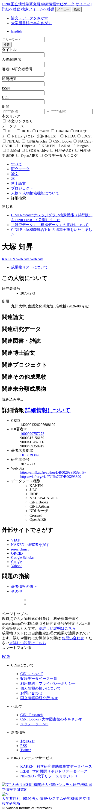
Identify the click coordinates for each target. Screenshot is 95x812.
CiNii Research (31, 715)
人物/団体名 (11, 59)
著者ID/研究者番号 (17, 69)
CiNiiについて (31, 674)
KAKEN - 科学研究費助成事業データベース (56, 766)
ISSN (6, 88)
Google (16, 562)
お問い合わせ (73, 638)
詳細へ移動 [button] (11, 9)
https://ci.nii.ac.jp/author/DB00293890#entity (53, 472)
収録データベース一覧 (38, 679)
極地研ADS (64, 150)
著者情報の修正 (24, 587)
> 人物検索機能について (39, 193)
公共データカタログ (60, 156)
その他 (16, 591)
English (16, 31)
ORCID (17, 553)
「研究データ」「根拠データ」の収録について (50, 225)
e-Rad (65, 146)
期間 (5, 106)
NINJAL (13, 141)
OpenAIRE (29, 156)
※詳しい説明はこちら (57, 628)
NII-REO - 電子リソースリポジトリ (49, 776)
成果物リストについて (29, 267)
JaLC (11, 131)
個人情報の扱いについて (40, 688)
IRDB (26, 131)
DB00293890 (30, 455)
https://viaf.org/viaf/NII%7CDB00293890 (50, 477)
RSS (23, 746)
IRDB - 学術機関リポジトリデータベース (54, 771)
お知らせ (27, 741)
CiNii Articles (37, 141)
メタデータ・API (34, 724)
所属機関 (9, 79)
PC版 (6, 657)
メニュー (63, 9)
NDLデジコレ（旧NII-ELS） (35, 136)
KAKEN (48, 146)
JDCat (86, 136)
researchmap (20, 549)
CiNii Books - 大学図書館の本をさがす (51, 719)
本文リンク (11, 116)
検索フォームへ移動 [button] (37, 9)
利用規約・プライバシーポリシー (48, 683)
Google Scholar (22, 557)
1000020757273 (32, 434)
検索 (77, 9)
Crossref (43, 131)
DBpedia (28, 146)
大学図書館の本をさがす (31, 23)
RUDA (70, 136)
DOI (5, 97)
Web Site (23, 259)
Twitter (25, 750)
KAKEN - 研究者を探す (30, 545)
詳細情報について (48, 410)
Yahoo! (16, 566)
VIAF (15, 540)
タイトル (9, 50)
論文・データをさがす (29, 18)
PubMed (13, 150)
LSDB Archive (37, 150)
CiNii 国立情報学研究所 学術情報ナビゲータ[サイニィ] (47, 4)
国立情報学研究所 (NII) (39, 698)
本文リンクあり (19, 121)
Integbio (82, 146)
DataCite (62, 131)
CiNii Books (62, 141)
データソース (13, 126)
